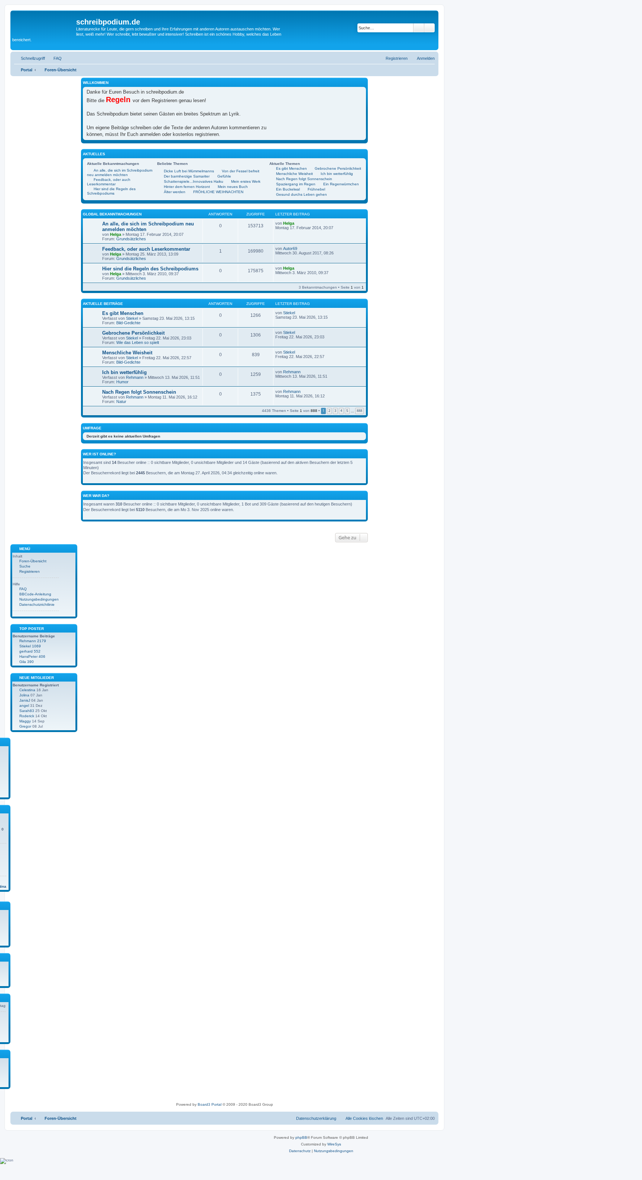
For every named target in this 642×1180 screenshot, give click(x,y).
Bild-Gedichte (128, 323)
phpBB (301, 1137)
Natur (121, 401)
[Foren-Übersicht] (44, 24)
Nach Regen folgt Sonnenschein (139, 392)
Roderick (26, 716)
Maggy (25, 721)
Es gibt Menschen (122, 313)
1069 (36, 646)
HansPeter (28, 656)
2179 (41, 641)
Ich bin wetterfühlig (124, 372)
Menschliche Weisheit (127, 352)
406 (42, 656)
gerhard (26, 651)
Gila (22, 662)
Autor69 (290, 248)
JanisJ (24, 700)
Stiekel (132, 318)
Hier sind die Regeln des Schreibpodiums (150, 269)
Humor (122, 382)
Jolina (24, 695)
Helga (115, 234)
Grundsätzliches (131, 239)
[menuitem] (54, 58)
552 (37, 651)
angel (24, 705)
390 (30, 662)
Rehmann (134, 377)
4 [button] (341, 410)
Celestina (27, 690)
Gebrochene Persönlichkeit (133, 333)
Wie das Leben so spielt (137, 342)
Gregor (25, 726)
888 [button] (359, 410)
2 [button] (329, 410)
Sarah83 (26, 711)
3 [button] (335, 410)
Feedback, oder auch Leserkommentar (146, 249)
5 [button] (347, 410)
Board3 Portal (209, 1104)
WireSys (334, 1144)
